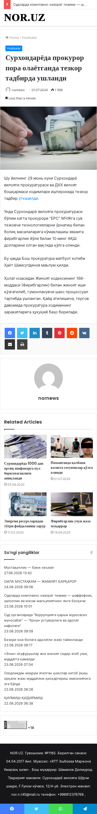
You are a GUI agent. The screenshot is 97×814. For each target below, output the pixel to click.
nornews (18, 90)
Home (14, 37)
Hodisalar (29, 37)
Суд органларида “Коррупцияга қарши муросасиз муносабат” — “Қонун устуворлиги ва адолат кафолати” (45, 620)
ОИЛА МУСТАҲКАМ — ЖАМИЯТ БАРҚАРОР (40, 581)
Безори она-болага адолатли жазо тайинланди (43, 640)
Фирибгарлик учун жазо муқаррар (71, 524)
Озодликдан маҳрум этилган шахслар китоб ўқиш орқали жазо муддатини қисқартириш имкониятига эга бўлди (47, 678)
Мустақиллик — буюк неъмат (29, 567)
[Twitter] (22, 333)
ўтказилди (28, 198)
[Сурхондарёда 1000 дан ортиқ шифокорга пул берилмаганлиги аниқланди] (25, 446)
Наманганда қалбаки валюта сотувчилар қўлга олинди (72, 467)
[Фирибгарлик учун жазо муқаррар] (72, 504)
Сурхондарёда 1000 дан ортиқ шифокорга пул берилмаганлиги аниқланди (23, 471)
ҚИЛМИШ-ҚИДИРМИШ (23, 698)
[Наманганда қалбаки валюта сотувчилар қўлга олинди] (72, 446)
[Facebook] (10, 333)
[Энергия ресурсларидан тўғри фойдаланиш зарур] (25, 504)
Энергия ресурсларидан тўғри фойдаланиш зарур (25, 524)
